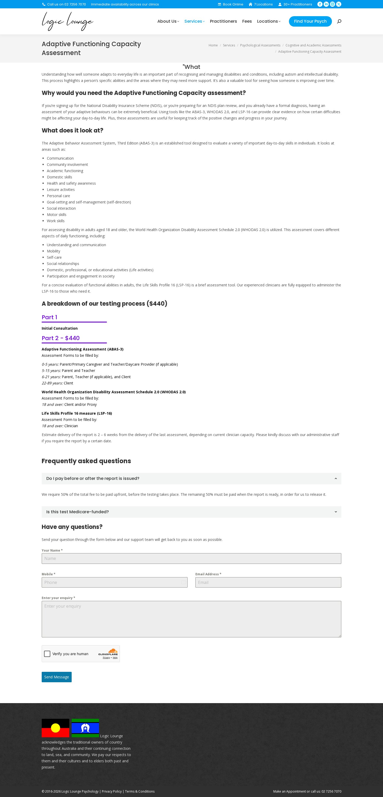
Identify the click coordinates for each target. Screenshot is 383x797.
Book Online (233, 4)
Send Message (56, 676)
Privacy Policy (112, 791)
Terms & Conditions (140, 791)
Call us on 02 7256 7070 (66, 4)
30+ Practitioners (297, 4)
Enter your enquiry (58, 598)
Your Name (52, 550)
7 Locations (263, 4)
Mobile (48, 574)
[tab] (191, 478)
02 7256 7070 (331, 791)
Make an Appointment (289, 791)
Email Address (208, 574)
